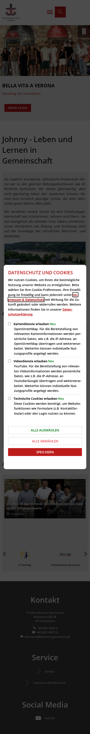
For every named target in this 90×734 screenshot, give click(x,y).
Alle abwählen (45, 441)
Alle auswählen (45, 430)
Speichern (45, 452)
